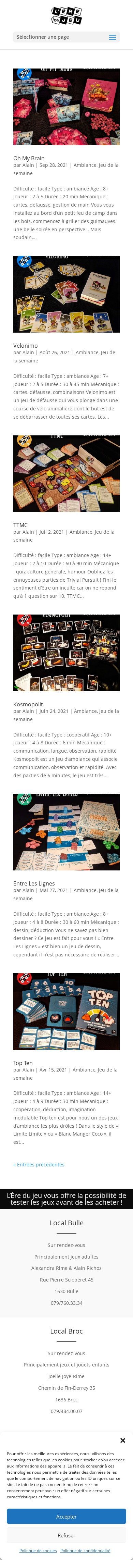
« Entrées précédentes (38, 1164)
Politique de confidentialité (85, 1550)
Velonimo (25, 345)
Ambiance (85, 165)
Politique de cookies (38, 1550)
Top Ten (23, 1063)
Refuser (66, 1535)
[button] (122, 1440)
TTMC (20, 525)
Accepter (66, 1516)
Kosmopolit (28, 704)
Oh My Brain (29, 158)
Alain (28, 165)
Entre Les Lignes (34, 883)
